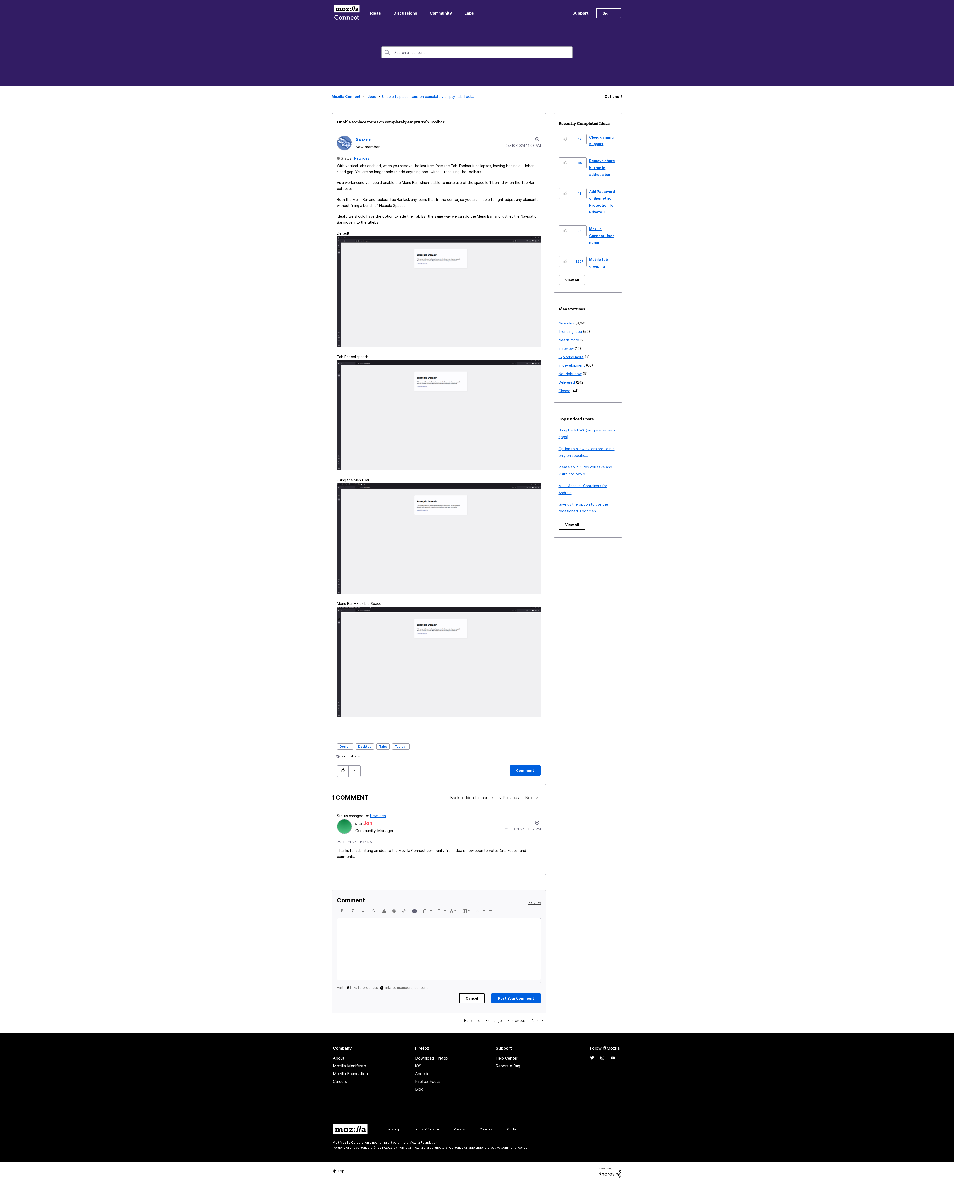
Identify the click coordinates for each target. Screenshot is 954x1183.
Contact (512, 1129)
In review (566, 348)
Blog (419, 1089)
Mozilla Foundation (350, 1073)
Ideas (375, 13)
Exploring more (571, 357)
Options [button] (612, 96)
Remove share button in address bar (602, 168)
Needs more (569, 340)
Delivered (567, 382)
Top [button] (341, 1171)
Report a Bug (508, 1065)
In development (572, 365)
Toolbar (401, 746)
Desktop (364, 746)
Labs (469, 13)
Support (580, 13)
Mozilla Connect (347, 13)
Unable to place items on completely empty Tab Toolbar (391, 122)
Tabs (383, 746)
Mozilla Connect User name (601, 236)
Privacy (459, 1129)
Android (422, 1073)
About (338, 1058)
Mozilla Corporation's (355, 1142)
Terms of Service (426, 1129)
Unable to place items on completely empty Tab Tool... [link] (428, 96)
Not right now (570, 374)
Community (441, 13)
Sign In (609, 13)
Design (345, 746)
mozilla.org (391, 1129)
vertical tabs (351, 756)
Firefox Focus (427, 1081)
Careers (340, 1081)
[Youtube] (613, 1058)
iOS (418, 1065)
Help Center (506, 1058)
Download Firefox (431, 1058)
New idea (362, 158)
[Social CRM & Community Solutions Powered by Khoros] (610, 1172)
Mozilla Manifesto (349, 1065)
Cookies (486, 1129)
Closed (564, 391)
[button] (343, 771)
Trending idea (570, 331)
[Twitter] (592, 1058)
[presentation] (342, 910)
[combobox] (477, 52)
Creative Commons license (507, 1147)
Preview (534, 903)
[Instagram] (602, 1058)
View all (572, 280)
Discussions (405, 13)
